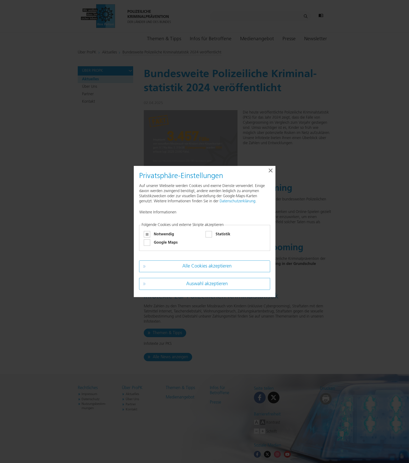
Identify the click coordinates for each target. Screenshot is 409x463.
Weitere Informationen (157, 212)
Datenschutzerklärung (237, 201)
